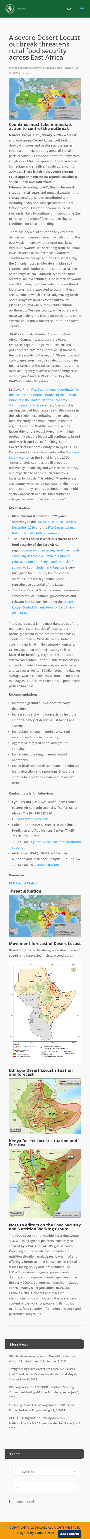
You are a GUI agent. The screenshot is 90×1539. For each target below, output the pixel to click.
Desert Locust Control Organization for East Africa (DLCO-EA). (43, 607)
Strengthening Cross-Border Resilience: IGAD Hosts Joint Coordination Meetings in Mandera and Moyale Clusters (43, 1374)
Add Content (69, 1534)
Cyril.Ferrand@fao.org (32, 819)
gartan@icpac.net (46, 842)
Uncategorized (28, 73)
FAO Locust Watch (23, 883)
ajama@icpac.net (46, 865)
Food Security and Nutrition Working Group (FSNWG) (42, 67)
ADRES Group (45, 1533)
